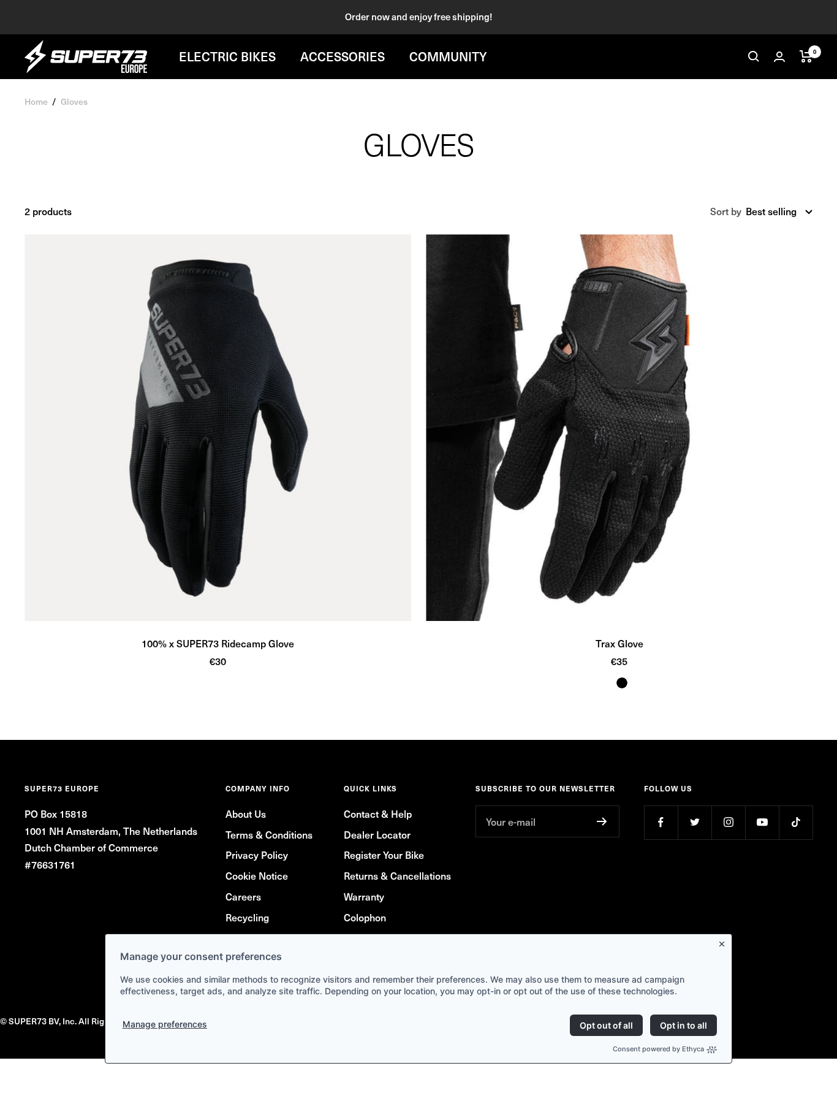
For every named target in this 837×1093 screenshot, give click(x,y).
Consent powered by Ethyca (658, 1049)
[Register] (602, 821)
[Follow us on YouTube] (762, 822)
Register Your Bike (384, 854)
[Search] (753, 56)
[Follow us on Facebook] (661, 822)
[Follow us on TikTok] (795, 822)
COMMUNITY (448, 56)
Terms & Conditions (268, 834)
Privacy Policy (256, 854)
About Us (245, 813)
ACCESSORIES (342, 56)
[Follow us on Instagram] (728, 822)
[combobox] (779, 211)
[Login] (779, 56)
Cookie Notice (256, 875)
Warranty (364, 896)
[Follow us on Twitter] (694, 822)
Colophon (365, 917)
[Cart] (806, 56)
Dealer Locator (377, 834)
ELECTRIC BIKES (227, 56)
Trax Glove (619, 643)
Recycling (247, 917)
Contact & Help (378, 813)
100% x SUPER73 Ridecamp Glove (218, 643)
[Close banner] (724, 941)
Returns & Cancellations (397, 875)
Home (36, 101)
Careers (243, 896)
